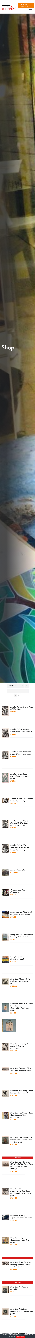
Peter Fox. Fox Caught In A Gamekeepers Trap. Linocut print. (21, 1115)
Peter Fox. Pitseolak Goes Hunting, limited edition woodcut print (20, 1265)
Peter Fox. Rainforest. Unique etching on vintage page (21, 1311)
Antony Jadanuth (17, 870)
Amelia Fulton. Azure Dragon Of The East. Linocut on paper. (19, 823)
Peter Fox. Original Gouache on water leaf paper (19, 1240)
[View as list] (19, 695)
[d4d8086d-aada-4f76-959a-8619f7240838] (9, 4)
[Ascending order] (27, 686)
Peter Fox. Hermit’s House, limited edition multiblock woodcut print (21, 1140)
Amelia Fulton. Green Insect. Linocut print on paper (20, 776)
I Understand (20, 1336)
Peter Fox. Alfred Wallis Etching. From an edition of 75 (20, 981)
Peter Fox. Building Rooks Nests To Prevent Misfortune (21, 1046)
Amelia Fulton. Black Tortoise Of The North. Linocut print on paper (19, 847)
